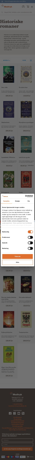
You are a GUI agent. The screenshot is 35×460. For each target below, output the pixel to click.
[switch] (30, 237)
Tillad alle (17, 256)
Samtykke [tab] (6, 201)
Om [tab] (29, 201)
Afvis (17, 262)
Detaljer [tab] (17, 201)
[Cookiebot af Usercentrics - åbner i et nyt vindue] (25, 196)
